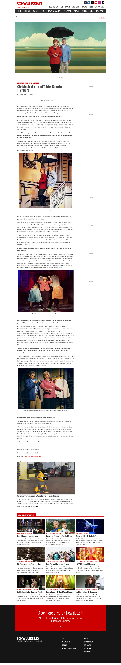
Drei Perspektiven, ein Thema (57, 564)
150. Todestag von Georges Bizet (29, 564)
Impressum (65, 645)
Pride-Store (51, 7)
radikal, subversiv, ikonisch (86, 592)
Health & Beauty (54, 11)
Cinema (76, 11)
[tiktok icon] (102, 3)
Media (43, 11)
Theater (27, 7)
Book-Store (59, 7)
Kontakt (86, 639)
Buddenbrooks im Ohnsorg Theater (30, 592)
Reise (91, 11)
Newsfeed (87, 652)
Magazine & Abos (70, 7)
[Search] (85, 3)
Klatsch (27, 11)
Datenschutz (66, 642)
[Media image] (31, 526)
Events (78, 7)
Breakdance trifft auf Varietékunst (59, 592)
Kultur (23, 7)
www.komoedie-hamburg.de (33, 457)
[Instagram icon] (99, 3)
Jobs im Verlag (88, 642)
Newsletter (87, 648)
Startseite (19, 7)
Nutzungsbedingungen (69, 648)
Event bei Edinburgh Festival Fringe (59, 536)
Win (96, 7)
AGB (63, 639)
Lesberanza (100, 11)
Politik (19, 11)
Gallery (91, 7)
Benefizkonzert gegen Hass (27, 536)
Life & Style (67, 11)
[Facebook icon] (88, 3)
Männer (35, 11)
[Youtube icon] (95, 3)
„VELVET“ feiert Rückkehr (85, 564)
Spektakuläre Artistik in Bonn (87, 536)
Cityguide (84, 7)
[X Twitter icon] (92, 3)
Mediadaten (87, 645)
